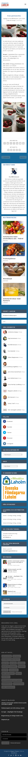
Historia (15, 565)
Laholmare (19, 579)
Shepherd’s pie (11, 591)
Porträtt (9, 580)
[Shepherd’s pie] (5, 592)
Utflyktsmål (18, 683)
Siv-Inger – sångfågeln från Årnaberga (15, 576)
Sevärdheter (7, 683)
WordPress (14, 753)
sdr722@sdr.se (7, 537)
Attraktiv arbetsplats (10, 659)
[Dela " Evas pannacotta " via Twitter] (7, 143)
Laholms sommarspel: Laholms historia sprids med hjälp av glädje (16, 562)
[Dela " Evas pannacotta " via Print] (23, 143)
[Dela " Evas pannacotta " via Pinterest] (14, 143)
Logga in (7, 612)
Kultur (18, 565)
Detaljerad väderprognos (10, 315)
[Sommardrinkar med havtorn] (14, 289)
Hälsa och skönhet (9, 666)
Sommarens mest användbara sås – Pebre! (13, 238)
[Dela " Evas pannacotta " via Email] (20, 143)
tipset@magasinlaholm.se (10, 551)
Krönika (22, 666)
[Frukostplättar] (14, 249)
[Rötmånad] (14, 269)
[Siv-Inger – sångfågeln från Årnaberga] (5, 577)
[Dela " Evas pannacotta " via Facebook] (4, 143)
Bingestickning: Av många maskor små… (15, 585)
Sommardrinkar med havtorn (12, 300)
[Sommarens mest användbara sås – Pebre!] (14, 227)
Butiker (13, 663)
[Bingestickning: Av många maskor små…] (5, 585)
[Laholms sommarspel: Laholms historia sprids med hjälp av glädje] (5, 562)
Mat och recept (11, 20)
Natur (18, 673)
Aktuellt (16, 656)
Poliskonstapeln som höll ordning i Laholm (14, 569)
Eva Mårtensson (13, 18)
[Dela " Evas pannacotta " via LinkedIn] (17, 143)
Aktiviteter (6, 656)
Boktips (5, 663)
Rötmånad (7, 279)
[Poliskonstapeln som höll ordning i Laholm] (5, 570)
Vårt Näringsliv (8, 687)
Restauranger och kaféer (11, 680)
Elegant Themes (14, 751)
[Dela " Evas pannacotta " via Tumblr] (10, 143)
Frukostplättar (9, 258)
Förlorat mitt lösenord (17, 612)
